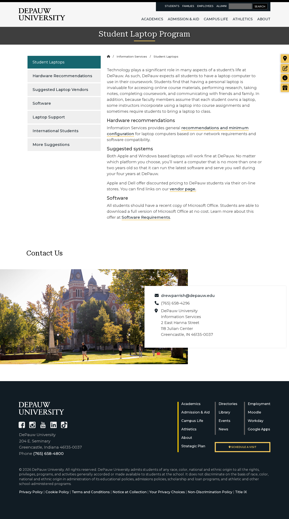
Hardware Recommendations (62, 75)
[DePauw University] (41, 408)
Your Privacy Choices (167, 492)
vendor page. (183, 189)
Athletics (243, 19)
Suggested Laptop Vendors (60, 89)
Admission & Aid (183, 19)
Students (172, 6)
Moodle (254, 412)
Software (42, 103)
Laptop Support (49, 117)
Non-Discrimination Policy (210, 492)
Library (224, 412)
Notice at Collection (130, 492)
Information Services (132, 56)
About (263, 19)
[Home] (108, 56)
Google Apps (259, 429)
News (223, 429)
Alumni (221, 6)
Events (224, 421)
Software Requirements (146, 217)
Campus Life (216, 19)
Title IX (241, 492)
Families (188, 6)
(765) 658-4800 (48, 453)
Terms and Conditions (91, 492)
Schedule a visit (243, 447)
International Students (55, 130)
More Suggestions (51, 144)
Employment (259, 404)
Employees (205, 6)
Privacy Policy (31, 492)
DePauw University (42, 14)
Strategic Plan (193, 446)
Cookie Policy (57, 492)
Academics (152, 19)
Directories (228, 404)
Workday (255, 421)
